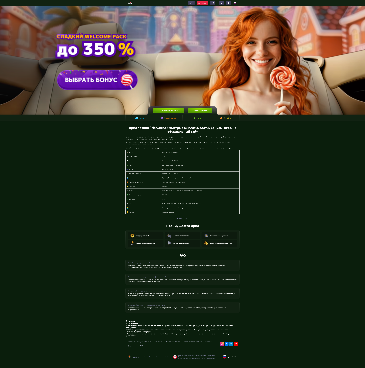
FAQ (141, 346)
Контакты (158, 342)
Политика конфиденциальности (140, 342)
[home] (130, 3)
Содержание (132, 346)
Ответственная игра (173, 342)
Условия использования (193, 342)
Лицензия (208, 342)
